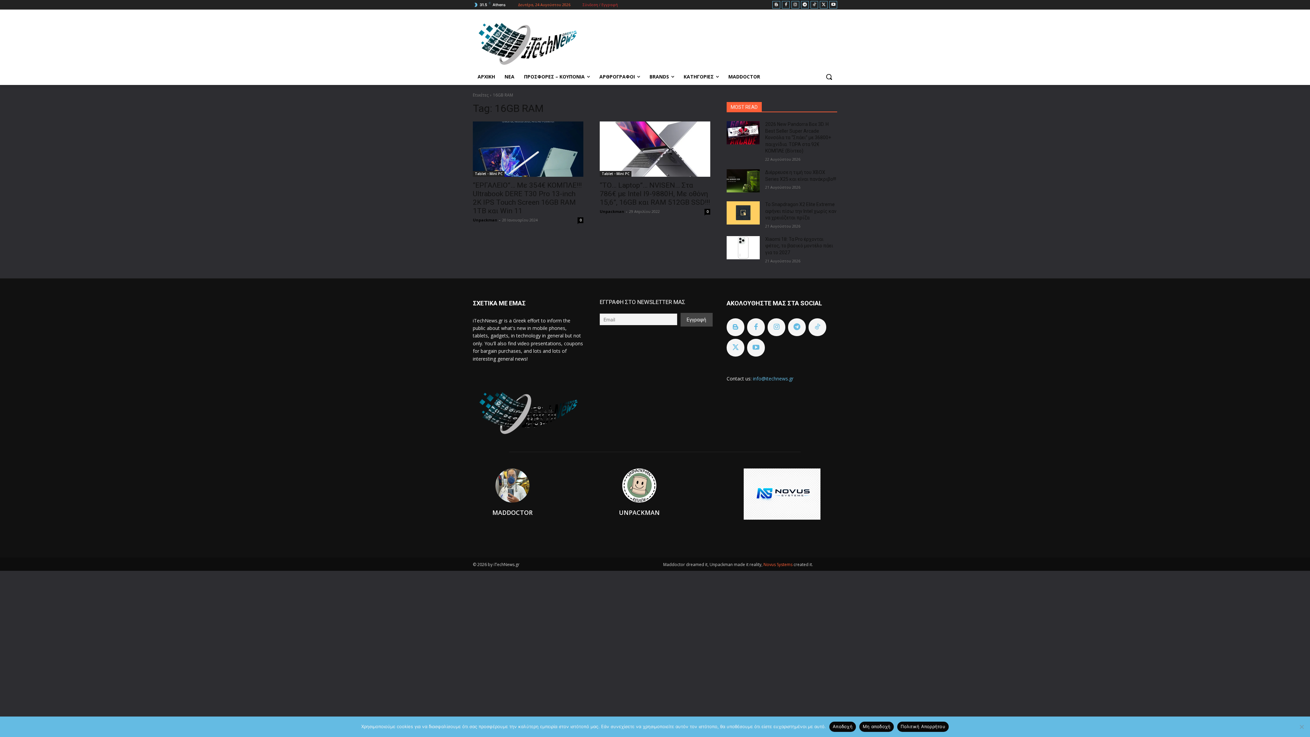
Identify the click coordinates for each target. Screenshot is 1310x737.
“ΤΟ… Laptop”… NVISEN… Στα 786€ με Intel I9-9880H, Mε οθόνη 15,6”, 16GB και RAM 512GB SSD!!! (655, 193)
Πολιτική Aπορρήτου (923, 726)
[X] (824, 5)
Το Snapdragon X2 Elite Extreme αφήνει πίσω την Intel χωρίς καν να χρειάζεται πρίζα (800, 211)
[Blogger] (776, 5)
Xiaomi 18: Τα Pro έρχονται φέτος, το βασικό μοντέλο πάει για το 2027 (799, 245)
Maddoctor (512, 512)
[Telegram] (805, 5)
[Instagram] (795, 5)
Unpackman (485, 219)
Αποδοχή (843, 726)
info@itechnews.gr (773, 378)
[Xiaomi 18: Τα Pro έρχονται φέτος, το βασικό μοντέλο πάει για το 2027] (743, 247)
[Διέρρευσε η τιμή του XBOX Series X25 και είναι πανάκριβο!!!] (743, 180)
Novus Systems (778, 564)
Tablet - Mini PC (489, 173)
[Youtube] (833, 5)
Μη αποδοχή (877, 726)
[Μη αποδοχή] (1301, 726)
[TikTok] (814, 5)
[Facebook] (786, 5)
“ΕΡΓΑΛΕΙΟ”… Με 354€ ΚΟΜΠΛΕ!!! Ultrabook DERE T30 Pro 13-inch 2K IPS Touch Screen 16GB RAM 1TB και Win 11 (527, 198)
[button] (829, 77)
